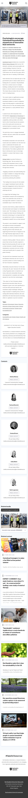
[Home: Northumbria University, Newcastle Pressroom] (13, 3)
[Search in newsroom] (26, 3)
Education (5, 304)
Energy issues (15, 306)
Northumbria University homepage (14, 792)
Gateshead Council (7, 62)
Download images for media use (10, 510)
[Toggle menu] (2, 3)
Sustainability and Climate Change (11, 317)
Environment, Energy (13, 304)
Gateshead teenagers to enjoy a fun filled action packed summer (13, 560)
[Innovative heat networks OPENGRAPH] (14, 521)
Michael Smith (6, 159)
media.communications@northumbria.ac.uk (14, 344)
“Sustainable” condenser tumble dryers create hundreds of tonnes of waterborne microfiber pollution (14, 631)
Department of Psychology (16, 116)
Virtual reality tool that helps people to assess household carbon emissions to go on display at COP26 (13, 736)
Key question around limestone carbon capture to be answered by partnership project (14, 700)
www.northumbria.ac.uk (19, 338)
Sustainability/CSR (7, 310)
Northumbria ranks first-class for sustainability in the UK (13, 664)
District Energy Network (8, 64)
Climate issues (18, 308)
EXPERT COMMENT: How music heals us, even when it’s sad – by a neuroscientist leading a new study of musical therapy (14, 583)
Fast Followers (21, 118)
